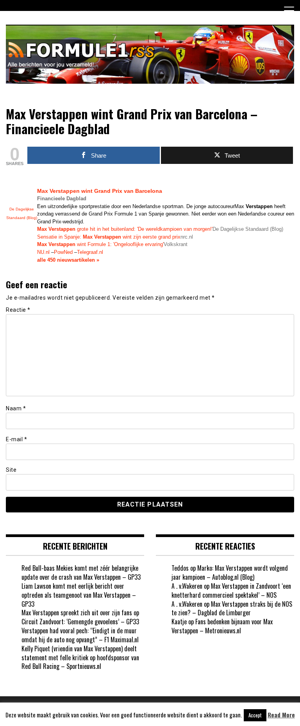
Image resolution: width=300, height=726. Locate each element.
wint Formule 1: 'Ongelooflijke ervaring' (100, 244)
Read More (281, 715)
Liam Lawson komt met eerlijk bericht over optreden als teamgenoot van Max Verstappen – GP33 (78, 595)
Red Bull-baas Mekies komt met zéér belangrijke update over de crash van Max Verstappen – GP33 (81, 572)
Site (11, 470)
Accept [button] (255, 715)
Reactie (18, 310)
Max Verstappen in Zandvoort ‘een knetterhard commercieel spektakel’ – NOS (231, 590)
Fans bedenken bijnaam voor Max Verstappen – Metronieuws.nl (222, 626)
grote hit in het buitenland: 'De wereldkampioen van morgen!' (124, 229)
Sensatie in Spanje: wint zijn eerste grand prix (108, 237)
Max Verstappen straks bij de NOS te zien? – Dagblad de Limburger (231, 608)
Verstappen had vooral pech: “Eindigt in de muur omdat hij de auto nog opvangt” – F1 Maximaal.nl (80, 635)
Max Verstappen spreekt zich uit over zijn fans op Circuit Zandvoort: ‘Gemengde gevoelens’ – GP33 (80, 617)
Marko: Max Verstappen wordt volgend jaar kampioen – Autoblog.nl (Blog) (229, 572)
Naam (16, 408)
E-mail (16, 439)
